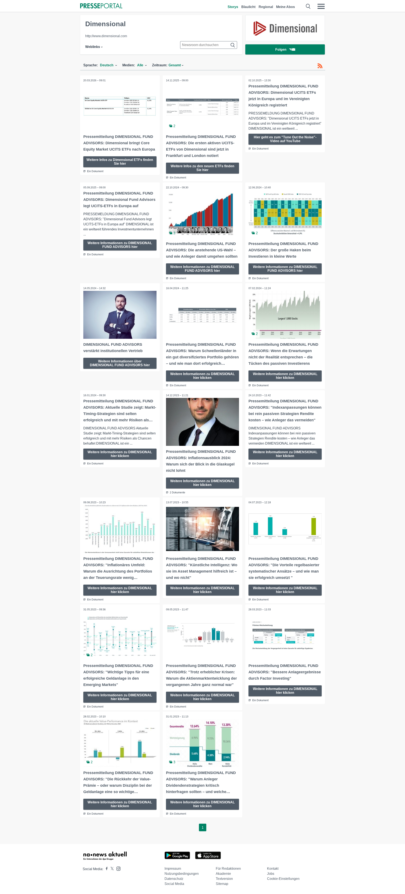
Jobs (270, 873)
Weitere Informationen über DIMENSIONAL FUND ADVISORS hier (120, 363)
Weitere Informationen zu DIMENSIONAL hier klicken (202, 376)
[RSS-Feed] (320, 66)
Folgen (280, 49)
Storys (233, 7)
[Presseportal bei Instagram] (117, 868)
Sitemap (222, 884)
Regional (266, 7)
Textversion (224, 878)
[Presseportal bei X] (111, 869)
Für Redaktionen (228, 868)
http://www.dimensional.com (106, 36)
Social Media (174, 884)
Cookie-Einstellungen (283, 878)
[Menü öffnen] (321, 6)
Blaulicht (248, 7)
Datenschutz (174, 878)
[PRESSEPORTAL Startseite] (101, 6)
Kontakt (272, 868)
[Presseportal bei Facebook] (105, 869)
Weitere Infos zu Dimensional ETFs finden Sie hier (119, 161)
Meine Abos (285, 7)
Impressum (173, 868)
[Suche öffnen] (308, 6)
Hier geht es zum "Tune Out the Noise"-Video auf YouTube (285, 139)
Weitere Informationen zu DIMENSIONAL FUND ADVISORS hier (120, 245)
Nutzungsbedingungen (182, 873)
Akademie (223, 873)
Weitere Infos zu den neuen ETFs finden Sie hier (202, 168)
